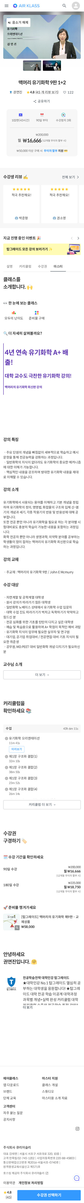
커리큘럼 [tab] (25, 266)
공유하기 (44, 101)
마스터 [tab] (58, 266)
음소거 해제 (20, 22)
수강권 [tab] (42, 266)
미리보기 (16, 749)
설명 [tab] (10, 266)
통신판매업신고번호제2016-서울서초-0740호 (31, 1162)
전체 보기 (68, 177)
